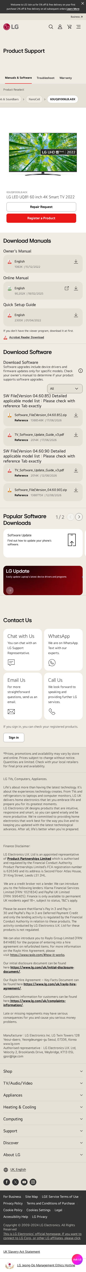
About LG (11, 1154)
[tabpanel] (43, 339)
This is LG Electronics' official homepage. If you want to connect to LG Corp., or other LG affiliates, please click (43, 1236)
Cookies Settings (39, 1210)
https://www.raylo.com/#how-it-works (37, 955)
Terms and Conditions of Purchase (51, 1203)
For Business (12, 1197)
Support (10, 1130)
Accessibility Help (15, 1217)
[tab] (18, 78)
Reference (21, 420)
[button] (51, 27)
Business (75, 16)
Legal (58, 1210)
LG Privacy (39, 1217)
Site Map (31, 1197)
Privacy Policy (13, 1203)
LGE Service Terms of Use (60, 1197)
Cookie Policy (12, 1210)
